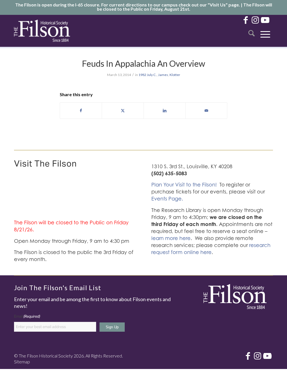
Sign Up (112, 327)
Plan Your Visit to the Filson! (184, 185)
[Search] (252, 31)
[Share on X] (123, 110)
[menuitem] (252, 31)
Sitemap (22, 361)
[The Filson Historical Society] (42, 31)
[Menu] (265, 31)
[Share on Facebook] (81, 110)
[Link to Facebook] (245, 19)
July (150, 75)
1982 (142, 75)
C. (155, 75)
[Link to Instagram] (255, 19)
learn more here (171, 238)
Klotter (175, 75)
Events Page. (167, 199)
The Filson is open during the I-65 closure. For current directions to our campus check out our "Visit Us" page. (127, 4)
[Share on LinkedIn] (164, 110)
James (163, 75)
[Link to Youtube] (265, 19)
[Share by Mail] (206, 110)
